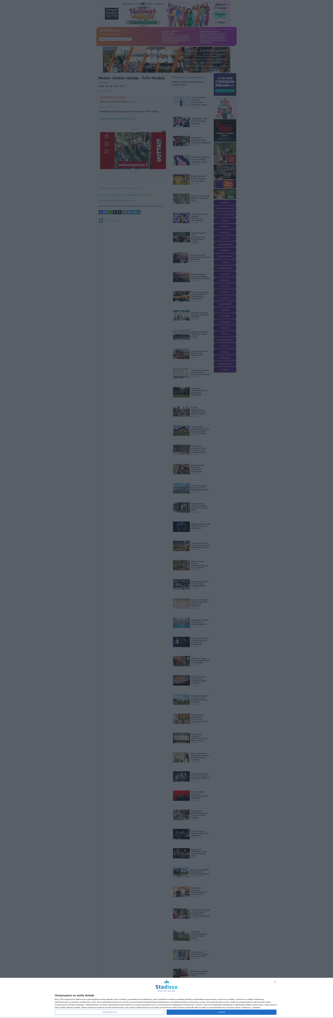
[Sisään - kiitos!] (276, 982)
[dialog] (166, 998)
